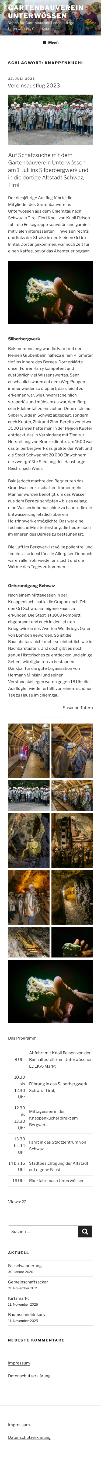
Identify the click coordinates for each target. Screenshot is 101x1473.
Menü (53, 42)
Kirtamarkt (18, 1298)
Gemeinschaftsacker (28, 1282)
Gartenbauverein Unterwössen (46, 12)
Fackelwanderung (25, 1265)
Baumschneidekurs (26, 1314)
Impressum (19, 1363)
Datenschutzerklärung (29, 1376)
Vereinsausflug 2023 (34, 85)
